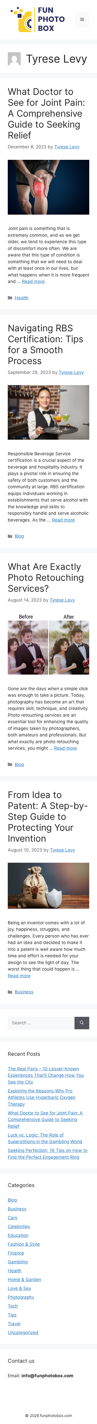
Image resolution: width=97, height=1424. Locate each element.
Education (18, 1235)
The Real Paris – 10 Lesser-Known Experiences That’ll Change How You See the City (46, 1075)
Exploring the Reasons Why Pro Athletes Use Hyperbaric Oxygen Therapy (42, 1097)
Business (24, 991)
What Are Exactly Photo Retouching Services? (46, 577)
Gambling (18, 1261)
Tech (13, 1306)
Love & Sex (19, 1288)
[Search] (81, 1023)
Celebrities (19, 1226)
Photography (21, 1297)
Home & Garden (24, 1279)
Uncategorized (23, 1332)
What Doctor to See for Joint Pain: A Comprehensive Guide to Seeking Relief (46, 113)
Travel (14, 1323)
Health (21, 297)
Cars (12, 1217)
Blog (19, 536)
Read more (33, 281)
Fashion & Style (24, 1244)
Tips (12, 1314)
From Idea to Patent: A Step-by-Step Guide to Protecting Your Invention (48, 816)
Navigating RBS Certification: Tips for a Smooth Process (45, 344)
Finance (16, 1253)
